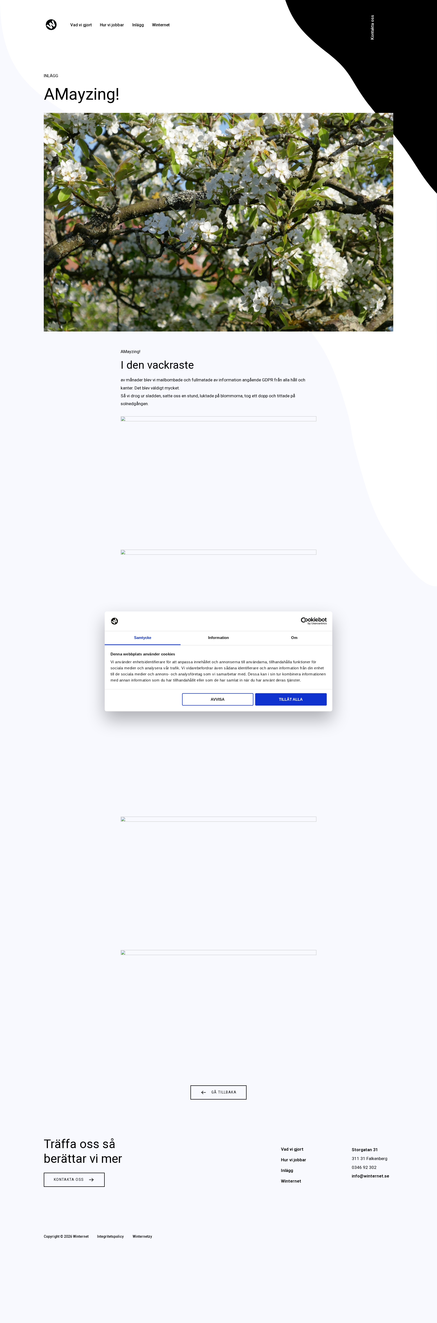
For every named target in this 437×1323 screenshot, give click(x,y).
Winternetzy (142, 1236)
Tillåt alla (291, 699)
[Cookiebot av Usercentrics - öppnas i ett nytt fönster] (304, 621)
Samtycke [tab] (142, 637)
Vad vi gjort (81, 25)
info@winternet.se (370, 1176)
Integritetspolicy (110, 1236)
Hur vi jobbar (112, 25)
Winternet (161, 25)
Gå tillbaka (223, 1092)
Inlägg (138, 25)
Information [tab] (218, 637)
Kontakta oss (372, 27)
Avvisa (218, 699)
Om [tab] (294, 637)
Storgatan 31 (365, 1149)
